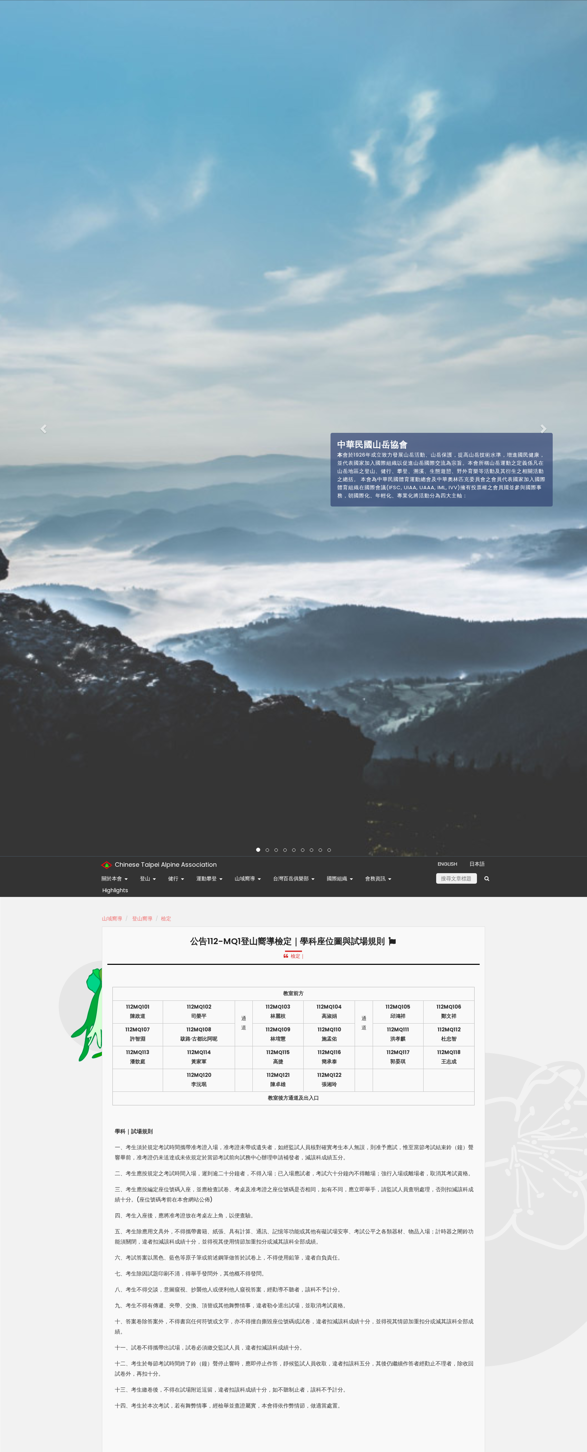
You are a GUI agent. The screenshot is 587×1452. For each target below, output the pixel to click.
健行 (173, 878)
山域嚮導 (245, 878)
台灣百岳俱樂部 (291, 878)
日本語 (477, 863)
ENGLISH (447, 863)
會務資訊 (375, 878)
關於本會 (112, 878)
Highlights (115, 890)
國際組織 (337, 878)
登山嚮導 (142, 918)
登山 (145, 878)
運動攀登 (206, 878)
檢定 (166, 918)
